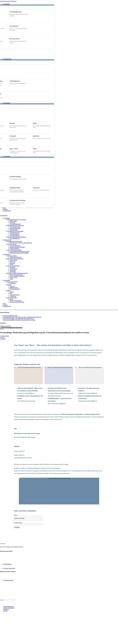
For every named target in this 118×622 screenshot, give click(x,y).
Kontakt (5, 610)
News (2, 337)
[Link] (69, 620)
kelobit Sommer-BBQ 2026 (10, 315)
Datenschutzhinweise (8, 606)
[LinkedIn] (60, 620)
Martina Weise (5, 336)
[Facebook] (52, 620)
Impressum (6, 609)
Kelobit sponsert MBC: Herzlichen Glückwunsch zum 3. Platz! (19, 320)
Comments (2, 339)
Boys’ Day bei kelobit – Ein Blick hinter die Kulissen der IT (18, 318)
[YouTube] (65, 620)
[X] (56, 620)
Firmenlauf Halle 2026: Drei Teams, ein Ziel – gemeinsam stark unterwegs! (22, 317)
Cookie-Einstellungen (8, 608)
